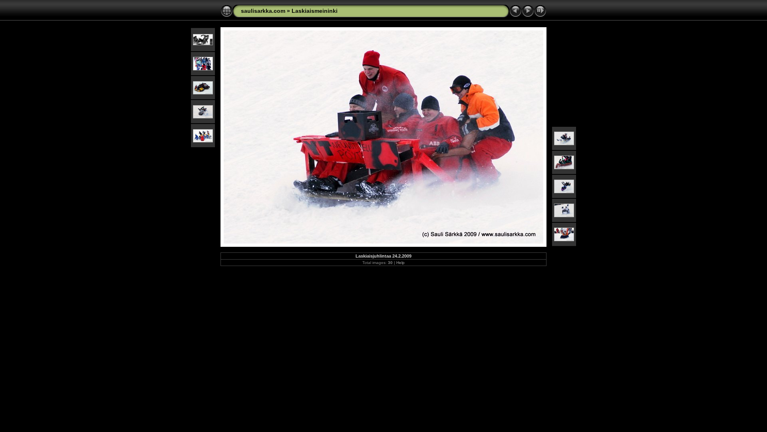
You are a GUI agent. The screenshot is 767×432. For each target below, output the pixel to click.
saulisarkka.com (263, 11)
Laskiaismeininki (315, 11)
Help (400, 262)
